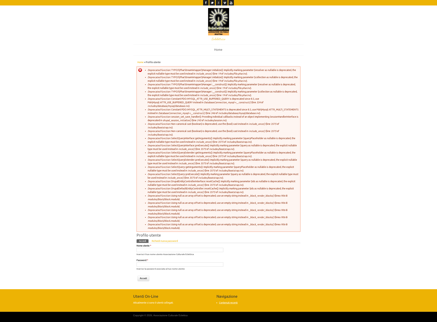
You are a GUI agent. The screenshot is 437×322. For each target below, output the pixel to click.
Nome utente (144, 245)
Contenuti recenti (228, 302)
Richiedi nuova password (165, 241)
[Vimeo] (225, 2)
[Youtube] (231, 2)
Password (142, 260)
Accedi (144, 241)
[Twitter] (212, 2)
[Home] (218, 34)
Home (218, 49)
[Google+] (218, 2)
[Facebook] (206, 2)
